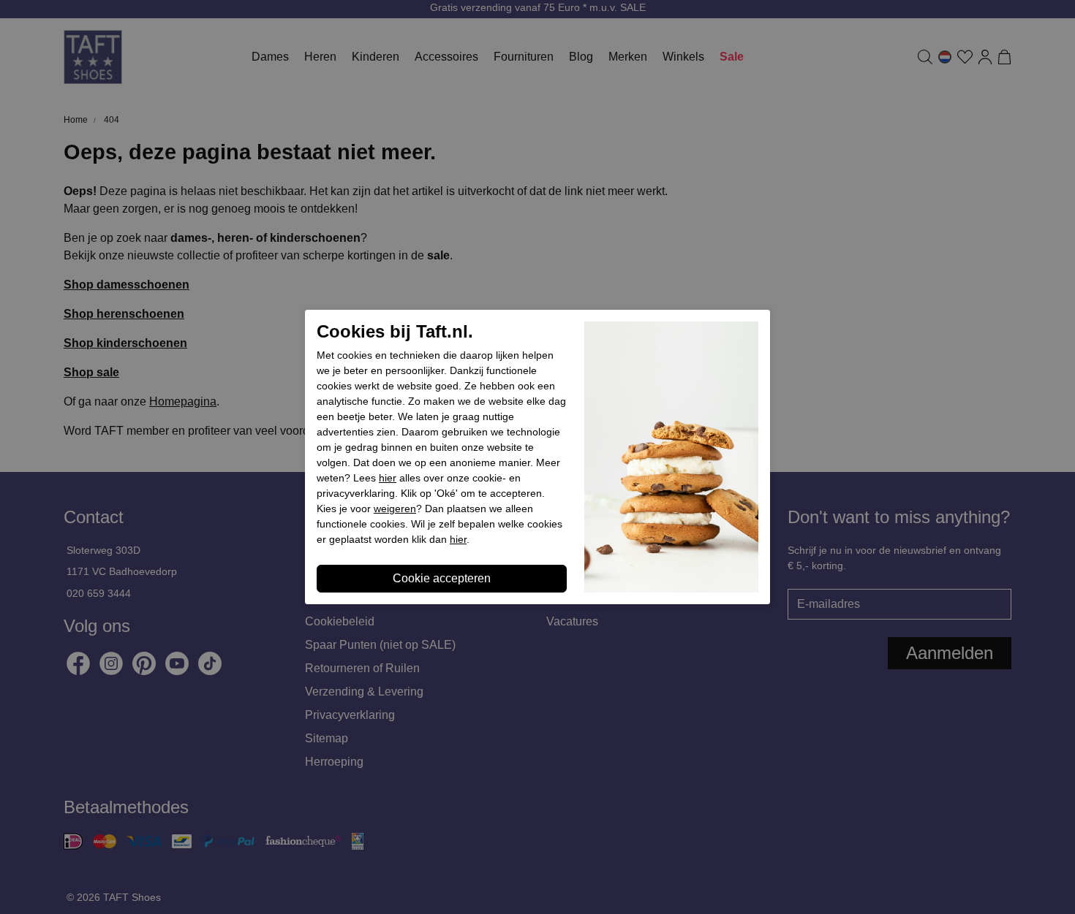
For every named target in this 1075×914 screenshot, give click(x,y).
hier (387, 478)
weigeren (395, 508)
